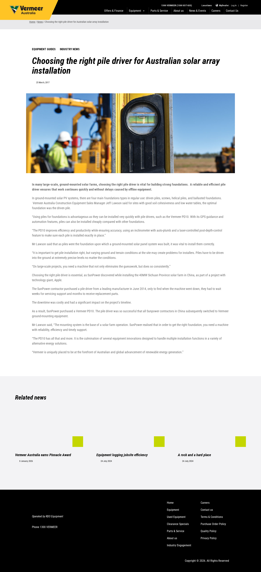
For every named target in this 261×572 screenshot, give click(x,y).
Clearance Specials (178, 524)
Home (32, 21)
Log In (233, 5)
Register (244, 5)
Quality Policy (208, 531)
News (40, 21)
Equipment (173, 510)
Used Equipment (176, 517)
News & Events (197, 10)
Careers (215, 10)
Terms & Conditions (212, 517)
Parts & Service (159, 10)
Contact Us (232, 10)
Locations (206, 5)
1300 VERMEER (49, 527)
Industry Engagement (179, 545)
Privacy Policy (209, 538)
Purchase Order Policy (213, 524)
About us (178, 10)
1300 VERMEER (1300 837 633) (176, 5)
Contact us (207, 510)
